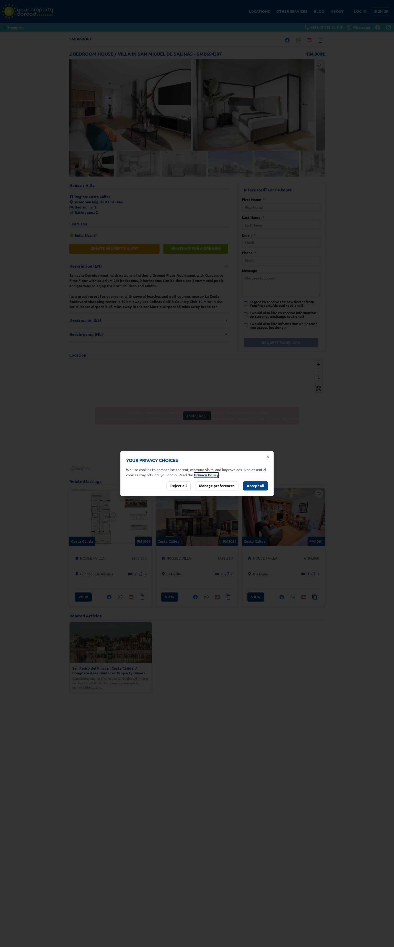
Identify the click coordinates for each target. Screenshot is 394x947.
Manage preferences (217, 485)
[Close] (268, 457)
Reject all (178, 485)
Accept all (255, 485)
